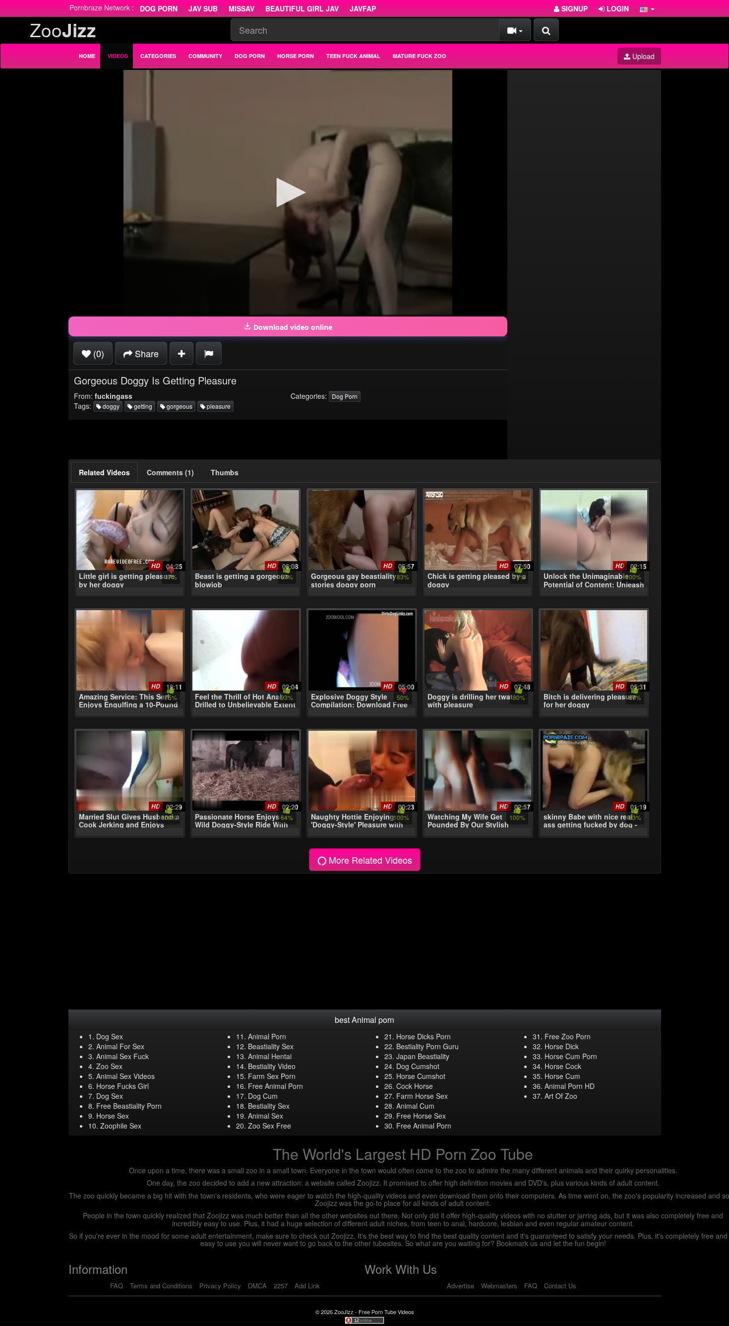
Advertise (460, 1285)
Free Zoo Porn (568, 1036)
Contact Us (560, 1285)
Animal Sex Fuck (122, 1056)
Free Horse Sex (421, 1116)
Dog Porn (159, 8)
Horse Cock (563, 1066)
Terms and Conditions (161, 1285)
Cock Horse (414, 1086)
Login (617, 8)
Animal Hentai (270, 1056)
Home (87, 56)
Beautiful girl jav (302, 8)
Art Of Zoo (561, 1096)
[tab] (104, 472)
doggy (110, 406)
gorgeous (178, 406)
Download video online (291, 327)
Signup (573, 8)
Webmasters (499, 1285)
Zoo (63, 29)
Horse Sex (112, 1116)
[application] (287, 193)
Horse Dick (562, 1046)
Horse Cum (562, 1076)
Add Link (307, 1285)
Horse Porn (295, 56)
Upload (642, 56)
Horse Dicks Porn (423, 1036)
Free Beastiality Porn (129, 1106)
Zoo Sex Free (269, 1126)
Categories (158, 56)
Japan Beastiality (422, 1056)
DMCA (257, 1285)
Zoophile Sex (120, 1126)
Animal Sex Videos (125, 1076)
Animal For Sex (120, 1046)
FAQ (116, 1285)
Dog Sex (109, 1036)
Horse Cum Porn (571, 1056)
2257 (281, 1285)
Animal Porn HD (570, 1086)
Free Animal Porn (275, 1086)
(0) (97, 353)
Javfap (363, 8)
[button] (647, 8)
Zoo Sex (109, 1066)
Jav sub (203, 8)
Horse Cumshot (420, 1076)
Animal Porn (267, 1036)
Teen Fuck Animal (353, 56)
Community (205, 56)
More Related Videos (369, 859)
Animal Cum (415, 1106)
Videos (118, 56)
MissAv (241, 8)
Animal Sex (265, 1116)
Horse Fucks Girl (122, 1086)
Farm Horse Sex (422, 1096)
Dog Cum (263, 1096)
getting (142, 406)
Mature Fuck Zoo (419, 56)
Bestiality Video (272, 1066)
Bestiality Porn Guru (427, 1046)
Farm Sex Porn (272, 1076)
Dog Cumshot (417, 1066)
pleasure (218, 406)
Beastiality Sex (271, 1046)
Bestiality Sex (269, 1106)
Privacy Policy (220, 1285)
